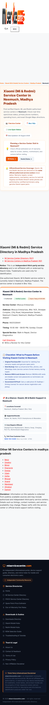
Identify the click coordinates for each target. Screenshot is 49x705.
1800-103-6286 (10, 439)
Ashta (7, 476)
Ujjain (7, 473)
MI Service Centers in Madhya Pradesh (23, 261)
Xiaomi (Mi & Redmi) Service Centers (17, 83)
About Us (9, 647)
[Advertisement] (24, 57)
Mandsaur (9, 484)
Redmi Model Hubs (12, 627)
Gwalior (8, 462)
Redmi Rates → (26, 159)
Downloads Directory (13, 619)
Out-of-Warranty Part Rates (15, 607)
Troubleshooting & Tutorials (15, 635)
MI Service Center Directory (19, 258)
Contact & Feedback (13, 651)
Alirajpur (8, 487)
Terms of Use (10, 655)
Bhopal (7, 479)
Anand (7, 481)
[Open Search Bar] (6, 29)
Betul (7, 460)
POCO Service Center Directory (17, 599)
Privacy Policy (10, 660)
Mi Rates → (12, 159)
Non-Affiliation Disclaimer (14, 664)
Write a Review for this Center (17, 343)
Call (4, 340)
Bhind (7, 465)
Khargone (9, 468)
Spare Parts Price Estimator (15, 603)
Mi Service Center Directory (15, 595)
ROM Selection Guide (13, 631)
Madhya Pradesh (35, 83)
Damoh (8, 489)
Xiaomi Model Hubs (12, 623)
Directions (10, 340)
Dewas (7, 470)
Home (2, 83)
